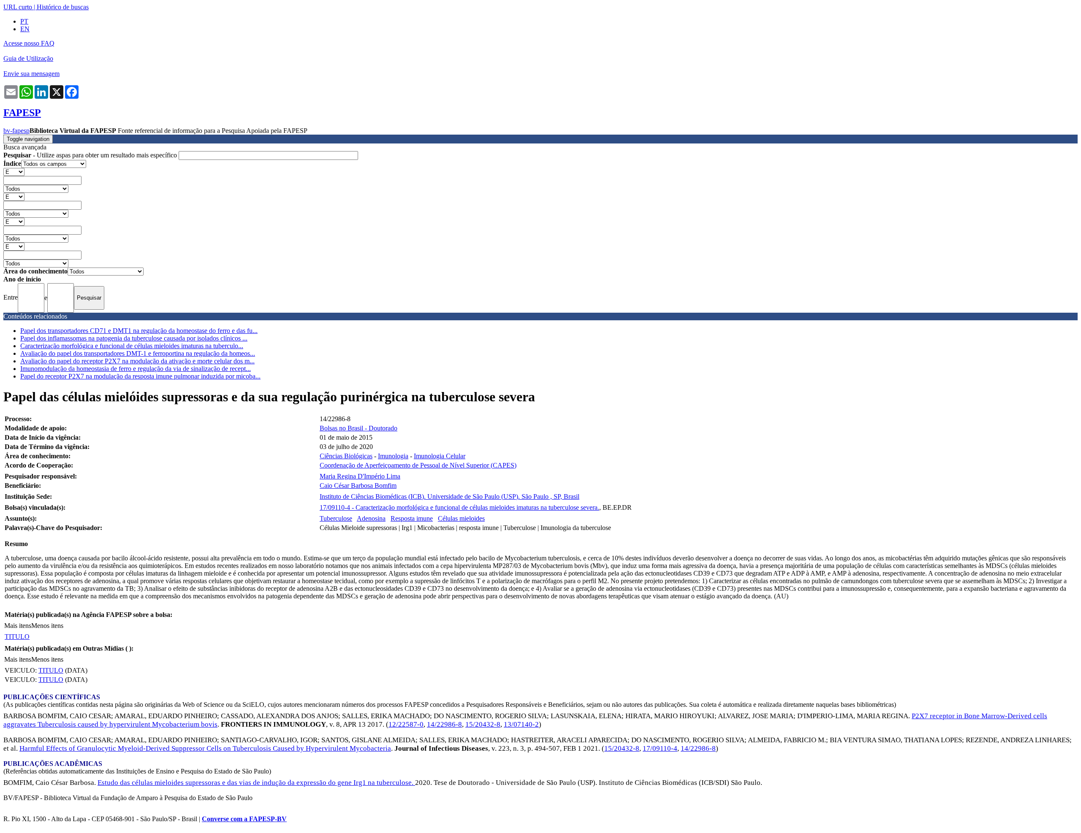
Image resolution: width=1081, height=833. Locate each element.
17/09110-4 (660, 748)
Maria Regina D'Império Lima (360, 476)
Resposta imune (412, 518)
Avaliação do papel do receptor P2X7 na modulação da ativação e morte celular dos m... (137, 361)
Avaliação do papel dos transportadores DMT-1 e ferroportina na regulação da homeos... (137, 353)
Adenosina (371, 518)
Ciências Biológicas (346, 456)
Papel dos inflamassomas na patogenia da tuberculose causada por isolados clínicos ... (133, 338)
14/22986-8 (444, 724)
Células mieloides (461, 518)
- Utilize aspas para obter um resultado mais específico (91, 155)
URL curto (17, 7)
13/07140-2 (521, 724)
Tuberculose (336, 518)
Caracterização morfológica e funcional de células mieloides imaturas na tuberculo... (131, 345)
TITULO (17, 636)
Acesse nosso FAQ (28, 43)
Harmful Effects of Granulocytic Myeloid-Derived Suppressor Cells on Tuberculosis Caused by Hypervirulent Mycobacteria (205, 748)
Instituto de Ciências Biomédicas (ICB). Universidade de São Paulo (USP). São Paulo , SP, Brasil (449, 496)
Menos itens (47, 625)
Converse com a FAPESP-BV (244, 818)
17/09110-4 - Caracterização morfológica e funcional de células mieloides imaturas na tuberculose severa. (459, 507)
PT (24, 21)
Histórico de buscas (63, 7)
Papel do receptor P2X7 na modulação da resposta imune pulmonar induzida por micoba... (140, 376)
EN (25, 28)
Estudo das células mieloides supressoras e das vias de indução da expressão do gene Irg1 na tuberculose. (256, 783)
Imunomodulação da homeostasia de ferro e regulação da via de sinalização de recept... (135, 368)
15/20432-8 (482, 724)
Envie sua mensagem (31, 73)
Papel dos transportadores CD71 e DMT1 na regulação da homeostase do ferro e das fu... (139, 330)
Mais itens (17, 625)
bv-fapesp (16, 130)
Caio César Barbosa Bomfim (358, 485)
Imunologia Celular (439, 456)
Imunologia (393, 456)
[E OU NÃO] (13, 171)
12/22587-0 (406, 724)
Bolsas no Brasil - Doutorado (358, 428)
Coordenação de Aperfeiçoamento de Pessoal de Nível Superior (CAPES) (418, 465)
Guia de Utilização (28, 58)
